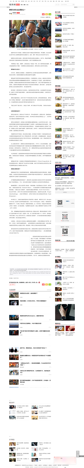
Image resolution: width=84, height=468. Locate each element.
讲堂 (67, 240)
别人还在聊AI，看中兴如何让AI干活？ (64, 185)
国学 (56, 1)
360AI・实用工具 (46, 17)
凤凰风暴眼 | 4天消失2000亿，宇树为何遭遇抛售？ (33, 301)
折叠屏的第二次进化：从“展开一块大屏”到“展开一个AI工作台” (65, 189)
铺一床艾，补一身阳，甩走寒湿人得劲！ (68, 46)
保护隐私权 (45, 465)
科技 (42, 1)
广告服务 (35, 465)
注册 (66, 1)
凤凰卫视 (22, 1)
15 (50, 351)
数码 (59, 1)
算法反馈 (49, 289)
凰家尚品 (57, 323)
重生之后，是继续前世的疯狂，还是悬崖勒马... (70, 251)
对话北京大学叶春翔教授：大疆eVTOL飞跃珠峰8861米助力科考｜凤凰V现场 (64, 182)
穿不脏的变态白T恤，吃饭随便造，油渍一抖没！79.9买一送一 (23, 282)
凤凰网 (67, 201)
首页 (11, 1)
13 (50, 359)
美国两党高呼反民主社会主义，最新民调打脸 (32, 316)
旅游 (51, 1)
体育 (31, 1)
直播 (19, 1)
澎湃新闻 (14, 12)
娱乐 (29, 1)
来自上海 (18, 14)
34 (50, 374)
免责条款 (50, 465)
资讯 (13, 1)
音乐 (69, 240)
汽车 (37, 1)
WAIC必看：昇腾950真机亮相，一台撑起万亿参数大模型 (64, 178)
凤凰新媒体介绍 (17, 465)
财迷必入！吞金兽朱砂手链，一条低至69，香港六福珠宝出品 (70, 334)
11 (50, 335)
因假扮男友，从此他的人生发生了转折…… (59, 250)
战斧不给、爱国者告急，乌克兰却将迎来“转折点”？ (33, 348)
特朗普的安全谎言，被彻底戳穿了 (29, 293)
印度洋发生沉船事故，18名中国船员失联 (30, 323)
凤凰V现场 (58, 162)
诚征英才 (40, 465)
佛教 (53, 1)
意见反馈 (54, 465)
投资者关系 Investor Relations (27, 465)
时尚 (34, 1)
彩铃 (71, 240)
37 (50, 327)
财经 (26, 1)
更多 (62, 1)
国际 (24, 4)
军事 (45, 1)
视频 (16, 1)
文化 (48, 1)
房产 (40, 1)
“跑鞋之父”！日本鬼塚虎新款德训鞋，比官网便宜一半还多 (59, 334)
